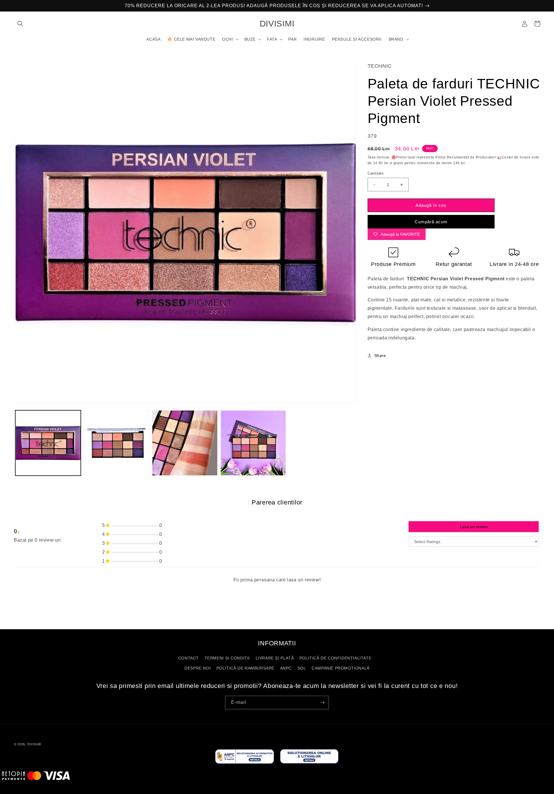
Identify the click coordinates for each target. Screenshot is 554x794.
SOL (301, 668)
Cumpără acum (431, 221)
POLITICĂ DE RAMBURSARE (245, 668)
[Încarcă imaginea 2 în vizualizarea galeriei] (116, 443)
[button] (20, 23)
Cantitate (376, 173)
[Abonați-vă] (322, 702)
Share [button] (380, 355)
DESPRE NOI (197, 668)
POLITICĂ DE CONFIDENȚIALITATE (335, 658)
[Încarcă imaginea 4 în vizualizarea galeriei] (253, 443)
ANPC (286, 668)
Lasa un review (474, 526)
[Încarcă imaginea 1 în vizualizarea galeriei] (48, 443)
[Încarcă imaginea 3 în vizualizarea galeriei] (185, 443)
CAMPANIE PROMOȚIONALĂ (341, 668)
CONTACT (188, 658)
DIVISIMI (34, 744)
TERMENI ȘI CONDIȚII (227, 658)
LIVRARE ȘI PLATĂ (275, 658)
